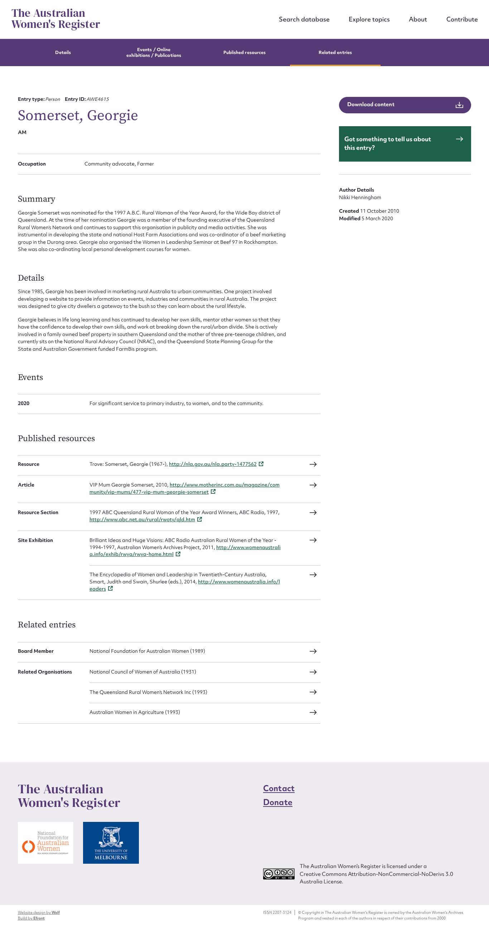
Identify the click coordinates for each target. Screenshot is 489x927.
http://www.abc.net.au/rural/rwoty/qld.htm (142, 519)
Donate (277, 802)
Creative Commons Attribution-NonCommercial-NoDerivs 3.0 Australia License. (376, 878)
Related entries (335, 52)
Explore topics (369, 19)
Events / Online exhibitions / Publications (153, 52)
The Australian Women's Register (56, 19)
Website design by (39, 912)
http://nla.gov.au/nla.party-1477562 (213, 464)
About (418, 19)
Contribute (462, 19)
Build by (31, 918)
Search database (304, 19)
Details (63, 52)
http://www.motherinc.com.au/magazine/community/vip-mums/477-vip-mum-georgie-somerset (184, 488)
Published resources (244, 52)
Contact (279, 788)
